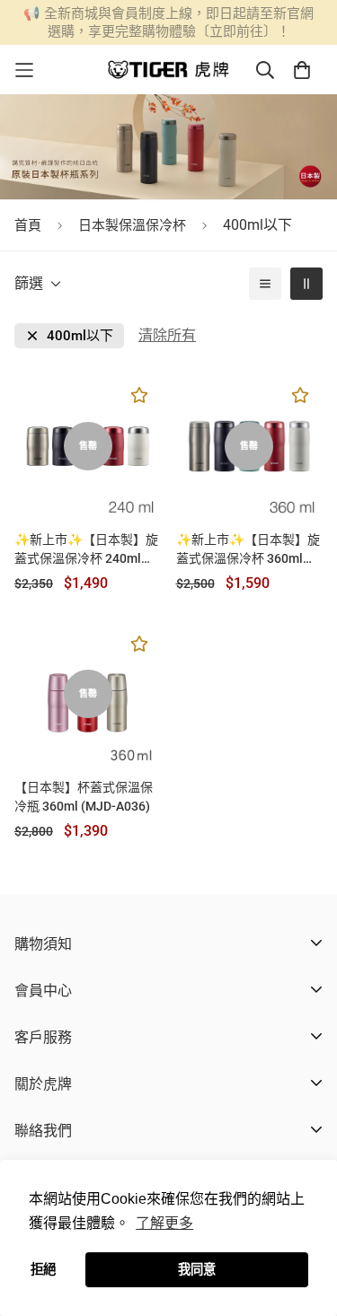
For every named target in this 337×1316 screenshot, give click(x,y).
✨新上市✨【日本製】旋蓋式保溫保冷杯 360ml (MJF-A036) (248, 550)
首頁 (27, 225)
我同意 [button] (197, 1269)
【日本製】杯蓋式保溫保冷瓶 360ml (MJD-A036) (83, 796)
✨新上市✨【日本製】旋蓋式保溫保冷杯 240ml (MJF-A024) (86, 550)
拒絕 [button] (43, 1269)
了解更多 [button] (164, 1223)
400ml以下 (80, 336)
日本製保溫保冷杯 (132, 225)
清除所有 (167, 335)
